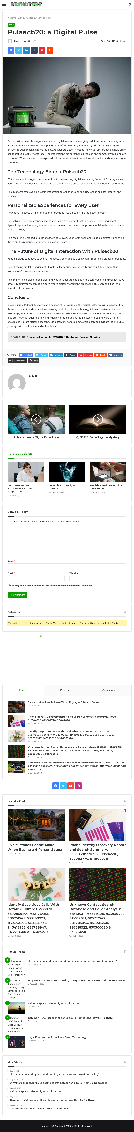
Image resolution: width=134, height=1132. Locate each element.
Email (11, 573)
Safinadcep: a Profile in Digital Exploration (53, 1003)
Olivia (16, 41)
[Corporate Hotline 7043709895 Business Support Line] (26, 472)
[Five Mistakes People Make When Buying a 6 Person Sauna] (16, 707)
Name (11, 561)
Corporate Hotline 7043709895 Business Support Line (21, 488)
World (21, 17)
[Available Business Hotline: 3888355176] (108, 472)
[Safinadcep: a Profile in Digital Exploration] (16, 1008)
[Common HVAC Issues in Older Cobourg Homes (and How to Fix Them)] (16, 1024)
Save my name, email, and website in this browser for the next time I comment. (51, 585)
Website (73, 573)
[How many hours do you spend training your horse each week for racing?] (16, 968)
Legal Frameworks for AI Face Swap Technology (57, 1037)
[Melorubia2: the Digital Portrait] (67, 472)
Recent (23, 690)
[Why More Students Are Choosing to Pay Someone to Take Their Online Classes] (16, 989)
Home (12, 17)
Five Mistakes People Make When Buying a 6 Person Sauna (63, 702)
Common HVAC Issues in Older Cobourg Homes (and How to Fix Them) (70, 1017)
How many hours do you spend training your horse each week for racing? (72, 961)
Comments (108, 690)
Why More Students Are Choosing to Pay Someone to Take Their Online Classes (76, 980)
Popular (64, 690)
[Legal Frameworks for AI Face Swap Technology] (16, 1042)
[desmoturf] (26, 4)
